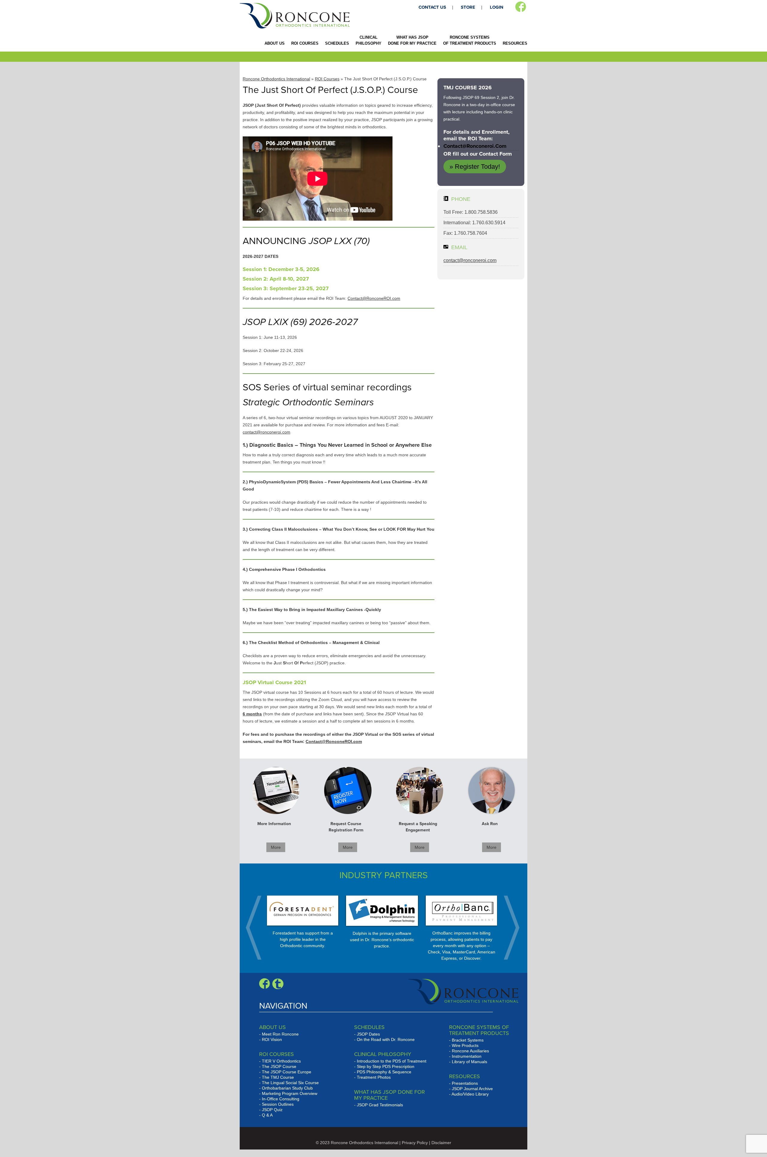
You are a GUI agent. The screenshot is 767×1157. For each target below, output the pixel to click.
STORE (468, 7)
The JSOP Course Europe (286, 1071)
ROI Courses (327, 78)
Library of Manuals (469, 1061)
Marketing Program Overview (289, 1093)
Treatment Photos (374, 1077)
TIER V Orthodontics (281, 1061)
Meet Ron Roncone (280, 1034)
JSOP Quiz (272, 1109)
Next (508, 928)
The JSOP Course (279, 1066)
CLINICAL (368, 40)
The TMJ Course (278, 1077)
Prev (257, 928)
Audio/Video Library (470, 1094)
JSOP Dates (368, 1034)
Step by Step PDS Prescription (385, 1066)
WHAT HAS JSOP (412, 40)
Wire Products (465, 1045)
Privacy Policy (415, 1142)
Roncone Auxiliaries (470, 1050)
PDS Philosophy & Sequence (384, 1071)
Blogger (278, 983)
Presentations (465, 1083)
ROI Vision (272, 1039)
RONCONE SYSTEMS (469, 40)
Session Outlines (278, 1104)
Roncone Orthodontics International (276, 78)
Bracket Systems (468, 1040)
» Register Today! (474, 166)
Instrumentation (466, 1056)
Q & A (267, 1115)
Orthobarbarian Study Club (287, 1088)
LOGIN (496, 7)
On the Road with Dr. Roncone (386, 1039)
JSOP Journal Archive (472, 1088)
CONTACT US (432, 7)
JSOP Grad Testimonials (380, 1104)
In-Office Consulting (280, 1098)
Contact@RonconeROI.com (374, 298)
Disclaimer (441, 1142)
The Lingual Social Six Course (290, 1082)
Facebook (520, 7)
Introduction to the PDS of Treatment (391, 1061)
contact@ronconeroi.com (266, 432)
